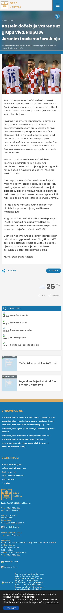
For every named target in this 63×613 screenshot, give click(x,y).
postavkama (52, 602)
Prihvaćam (11, 608)
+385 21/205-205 (13, 508)
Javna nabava (8, 479)
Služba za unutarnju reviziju (14, 447)
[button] (57, 16)
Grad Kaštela (7, 46)
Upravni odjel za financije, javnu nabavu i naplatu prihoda (28, 421)
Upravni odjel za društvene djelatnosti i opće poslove (26, 425)
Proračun (6, 483)
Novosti (16, 46)
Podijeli (11, 270)
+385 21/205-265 (13, 535)
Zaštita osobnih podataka (14, 468)
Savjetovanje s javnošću (12, 475)
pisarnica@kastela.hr (17, 552)
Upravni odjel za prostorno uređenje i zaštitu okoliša (26, 436)
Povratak (53, 270)
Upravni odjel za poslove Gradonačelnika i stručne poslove (28, 417)
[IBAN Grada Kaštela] (31, 527)
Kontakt (14, 562)
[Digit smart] (8, 583)
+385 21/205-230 (13, 555)
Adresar (14, 567)
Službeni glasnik (9, 472)
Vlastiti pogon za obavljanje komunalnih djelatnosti (25, 443)
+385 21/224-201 (13, 510)
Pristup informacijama (12, 464)
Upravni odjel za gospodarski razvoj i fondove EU (24, 439)
